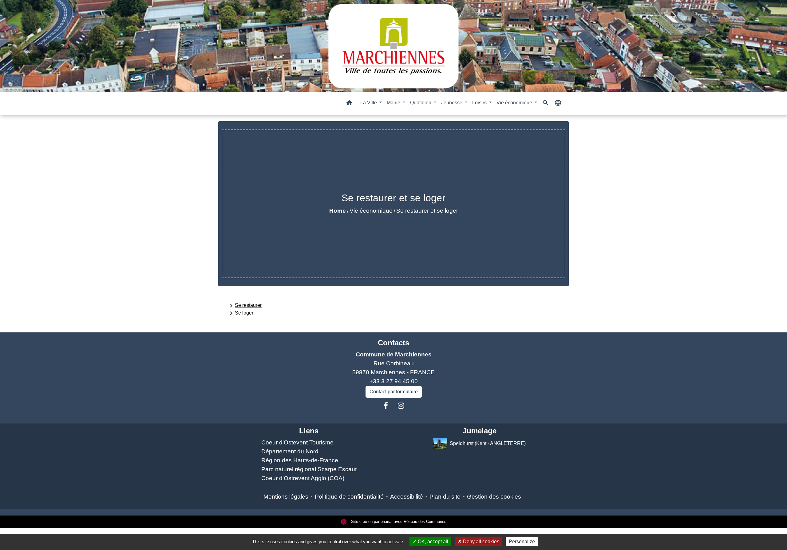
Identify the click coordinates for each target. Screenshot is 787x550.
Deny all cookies (480, 541)
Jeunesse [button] (452, 102)
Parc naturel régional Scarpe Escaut (309, 469)
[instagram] (401, 405)
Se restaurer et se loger (427, 210)
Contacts (393, 343)
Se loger (240, 313)
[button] (349, 104)
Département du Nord (289, 451)
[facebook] (386, 405)
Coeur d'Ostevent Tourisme (297, 442)
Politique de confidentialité (349, 496)
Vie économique (371, 210)
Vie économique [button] (514, 102)
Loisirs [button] (480, 102)
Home (337, 210)
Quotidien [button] (421, 102)
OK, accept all (432, 541)
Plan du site (445, 496)
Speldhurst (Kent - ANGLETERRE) (488, 443)
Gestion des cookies (494, 496)
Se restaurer (244, 305)
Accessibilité (406, 496)
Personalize (522, 541)
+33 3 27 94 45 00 (394, 381)
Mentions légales (285, 496)
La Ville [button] (369, 102)
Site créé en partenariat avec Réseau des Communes (398, 521)
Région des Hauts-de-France (299, 460)
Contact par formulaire (394, 391)
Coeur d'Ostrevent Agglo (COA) (302, 478)
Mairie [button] (394, 102)
